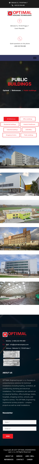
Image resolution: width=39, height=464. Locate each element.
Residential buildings (10, 124)
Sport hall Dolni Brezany (19, 280)
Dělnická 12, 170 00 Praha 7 (21, 348)
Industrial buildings (12, 129)
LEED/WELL (28, 129)
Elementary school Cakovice (19, 171)
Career (29, 460)
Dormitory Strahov (19, 144)
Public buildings (28, 135)
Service (19, 456)
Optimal (6, 90)
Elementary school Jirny (19, 199)
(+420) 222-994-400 (18, 341)
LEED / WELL (29, 456)
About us (9, 456)
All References (11, 119)
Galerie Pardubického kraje (19, 226)
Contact (20, 460)
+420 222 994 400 (20, 46)
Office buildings (27, 119)
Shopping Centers (11, 135)
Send (8, 436)
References (16, 90)
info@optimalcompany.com (19, 344)
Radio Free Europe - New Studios (19, 253)
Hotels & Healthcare (29, 124)
